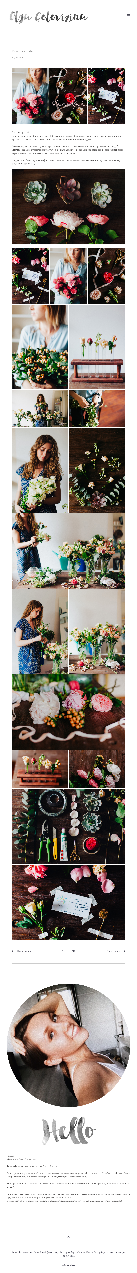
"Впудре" (16, 149)
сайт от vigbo (68, 1265)
